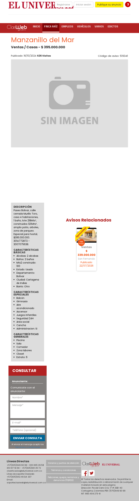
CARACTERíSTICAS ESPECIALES (26, 293)
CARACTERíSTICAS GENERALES (26, 335)
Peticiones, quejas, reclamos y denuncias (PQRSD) (63, 479)
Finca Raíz (51, 26)
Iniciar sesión (83, 4)
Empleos (67, 26)
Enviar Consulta (27, 438)
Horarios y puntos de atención (63, 463)
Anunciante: (20, 381)
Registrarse (63, 4)
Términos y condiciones (27, 447)
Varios (99, 26)
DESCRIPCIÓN (23, 207)
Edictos (113, 26)
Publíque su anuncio (109, 4)
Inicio (36, 26)
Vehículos (84, 26)
